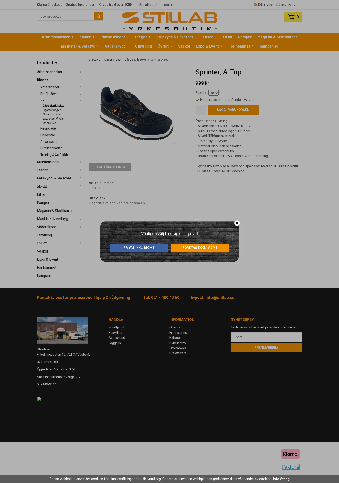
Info (276, 479)
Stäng (285, 479)
